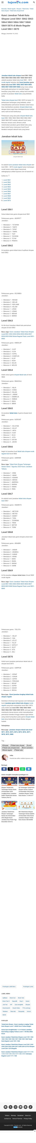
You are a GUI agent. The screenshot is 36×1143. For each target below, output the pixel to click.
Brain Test (21, 998)
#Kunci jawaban (27, 748)
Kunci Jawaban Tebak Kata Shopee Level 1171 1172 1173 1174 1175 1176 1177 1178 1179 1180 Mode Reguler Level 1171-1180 (17, 1054)
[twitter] (10, 769)
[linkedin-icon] (20, 1107)
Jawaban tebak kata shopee (11, 75)
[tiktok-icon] (30, 1107)
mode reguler (5, 82)
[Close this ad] (34, 1131)
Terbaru (7, 1115)
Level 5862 (7, 182)
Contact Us (7, 1118)
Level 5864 (7, 187)
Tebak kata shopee (7, 100)
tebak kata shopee (24, 451)
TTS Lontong (26, 1008)
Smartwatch (6, 1008)
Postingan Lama (28, 986)
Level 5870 (7, 200)
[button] (34, 2)
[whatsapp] (22, 769)
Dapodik (14, 1001)
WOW (4, 1015)
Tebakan (5, 1011)
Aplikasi (5, 998)
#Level (29, 745)
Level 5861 (7, 180)
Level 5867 (7, 194)
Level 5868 (7, 196)
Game (27, 1001)
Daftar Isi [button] (4, 176)
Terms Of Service (17, 1118)
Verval (29, 1011)
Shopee (28, 1004)
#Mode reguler (7, 750)
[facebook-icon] (5, 1107)
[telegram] (28, 769)
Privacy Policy (28, 1118)
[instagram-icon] (15, 1107)
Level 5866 (7, 191)
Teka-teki (13, 1011)
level (21, 80)
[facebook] (4, 769)
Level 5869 (7, 198)
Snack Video (16, 1008)
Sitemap (13, 1115)
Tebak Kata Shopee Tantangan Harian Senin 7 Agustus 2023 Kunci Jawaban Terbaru (16, 466)
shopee (22, 107)
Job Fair (5, 1004)
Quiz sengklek (19, 1004)
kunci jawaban (25, 82)
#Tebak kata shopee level (10, 748)
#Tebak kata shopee (17, 745)
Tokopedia (21, 1011)
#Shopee (5, 745)
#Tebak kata (18, 750)
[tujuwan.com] (18, 2)
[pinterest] (16, 769)
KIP (11, 1004)
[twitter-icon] (10, 1107)
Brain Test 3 (6, 1001)
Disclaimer (20, 1115)
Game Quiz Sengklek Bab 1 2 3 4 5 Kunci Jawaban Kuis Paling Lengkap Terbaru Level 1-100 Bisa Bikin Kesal (17, 1031)
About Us (28, 1115)
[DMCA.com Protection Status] (18, 1127)
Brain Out (12, 998)
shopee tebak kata (26, 116)
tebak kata (18, 94)
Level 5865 (7, 189)
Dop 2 (21, 1001)
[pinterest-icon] (25, 1107)
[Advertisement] (18, 55)
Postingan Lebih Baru (9, 986)
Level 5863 (7, 184)
